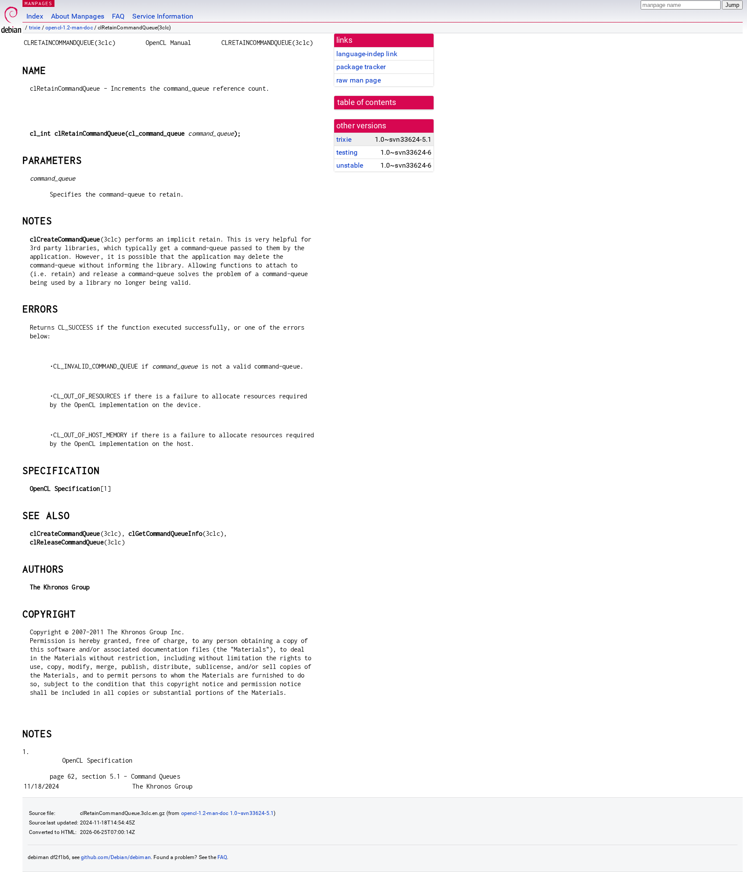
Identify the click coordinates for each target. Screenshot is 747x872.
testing (347, 152)
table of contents (366, 102)
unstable (349, 165)
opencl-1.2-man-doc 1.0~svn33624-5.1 (227, 813)
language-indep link (366, 54)
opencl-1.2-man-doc (69, 28)
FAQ (118, 16)
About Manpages (77, 16)
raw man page (358, 80)
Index (34, 16)
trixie (35, 28)
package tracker (361, 67)
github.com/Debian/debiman (116, 857)
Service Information (162, 16)
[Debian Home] (11, 17)
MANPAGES (38, 3)
